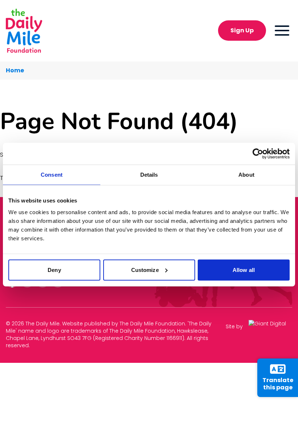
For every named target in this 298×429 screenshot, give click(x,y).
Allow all (244, 269)
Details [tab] (149, 175)
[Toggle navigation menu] (282, 30)
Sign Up (242, 30)
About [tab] (246, 175)
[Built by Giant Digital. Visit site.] (270, 326)
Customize (145, 269)
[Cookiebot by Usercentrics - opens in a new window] (258, 153)
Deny (54, 269)
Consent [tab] (52, 175)
